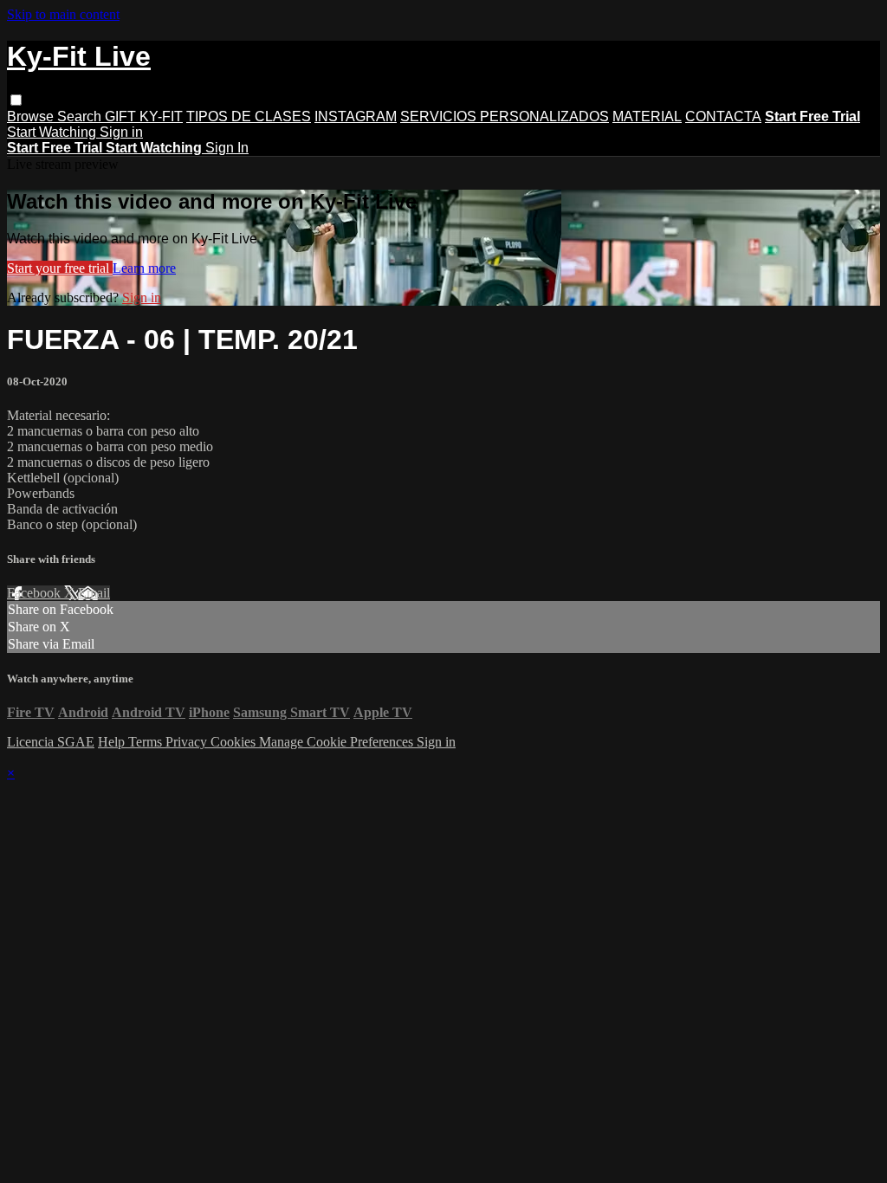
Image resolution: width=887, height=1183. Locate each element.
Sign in (121, 132)
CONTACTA (723, 116)
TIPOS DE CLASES (248, 116)
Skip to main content (63, 14)
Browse (32, 116)
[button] (16, 100)
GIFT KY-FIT (144, 116)
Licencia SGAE (50, 741)
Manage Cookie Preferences (338, 741)
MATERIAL (647, 116)
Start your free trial (60, 268)
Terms (146, 741)
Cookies (234, 741)
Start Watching (53, 132)
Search (81, 116)
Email (94, 592)
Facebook (35, 592)
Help (113, 741)
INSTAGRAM (355, 116)
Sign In (227, 147)
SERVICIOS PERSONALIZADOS (504, 116)
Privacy (187, 741)
